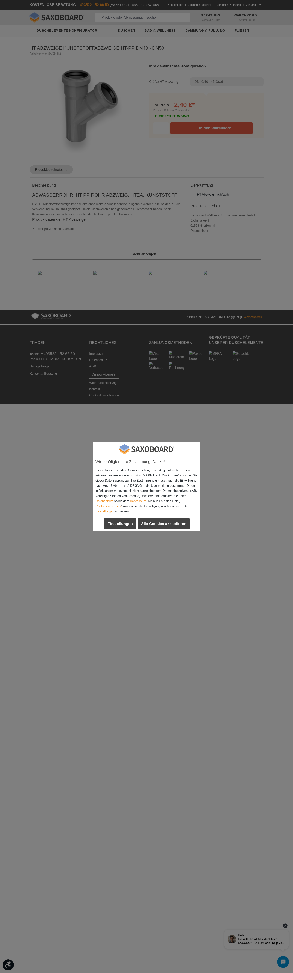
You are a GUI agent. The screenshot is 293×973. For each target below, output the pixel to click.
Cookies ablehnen (108, 506)
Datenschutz (104, 501)
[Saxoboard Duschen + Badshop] (146, 449)
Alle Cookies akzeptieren (163, 524)
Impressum (138, 501)
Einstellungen (104, 511)
